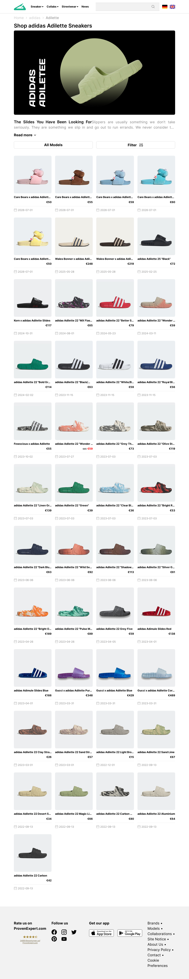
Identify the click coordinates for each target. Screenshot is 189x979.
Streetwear (69, 6)
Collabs (51, 6)
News (85, 6)
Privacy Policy (159, 950)
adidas (34, 18)
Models (154, 928)
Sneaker (36, 6)
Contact (154, 955)
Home (19, 18)
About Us (155, 944)
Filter (132, 145)
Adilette (52, 18)
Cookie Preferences (158, 963)
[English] (172, 6)
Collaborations (160, 934)
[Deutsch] (164, 6)
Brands (153, 923)
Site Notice (157, 939)
